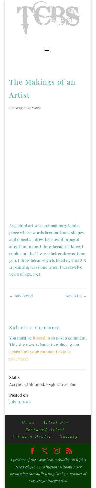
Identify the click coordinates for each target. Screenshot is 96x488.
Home (28, 422)
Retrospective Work (25, 107)
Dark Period (21, 295)
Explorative (56, 384)
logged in (41, 338)
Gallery (68, 436)
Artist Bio (56, 422)
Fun (73, 384)
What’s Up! (76, 295)
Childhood (34, 384)
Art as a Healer (32, 436)
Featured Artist (45, 429)
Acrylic (15, 384)
